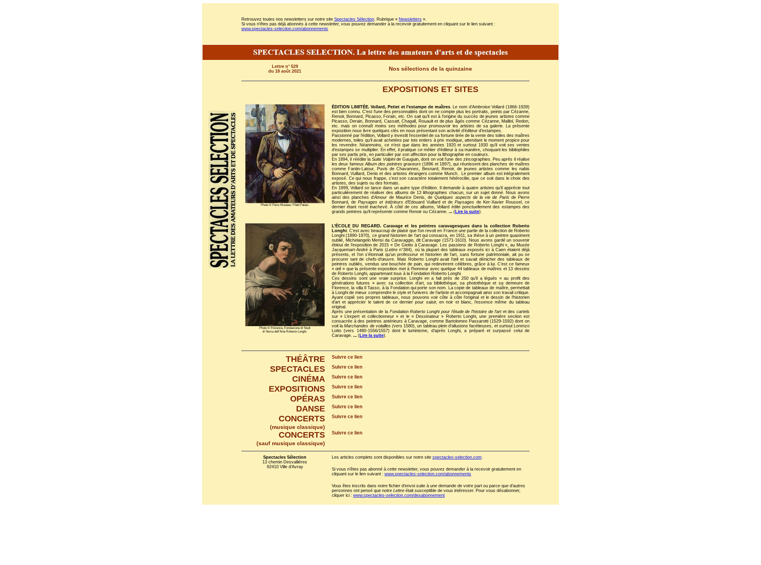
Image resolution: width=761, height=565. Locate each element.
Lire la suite (467, 211)
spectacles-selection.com (457, 457)
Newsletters (410, 19)
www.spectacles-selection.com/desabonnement (399, 495)
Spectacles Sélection (354, 19)
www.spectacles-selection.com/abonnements (284, 28)
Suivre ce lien (347, 357)
